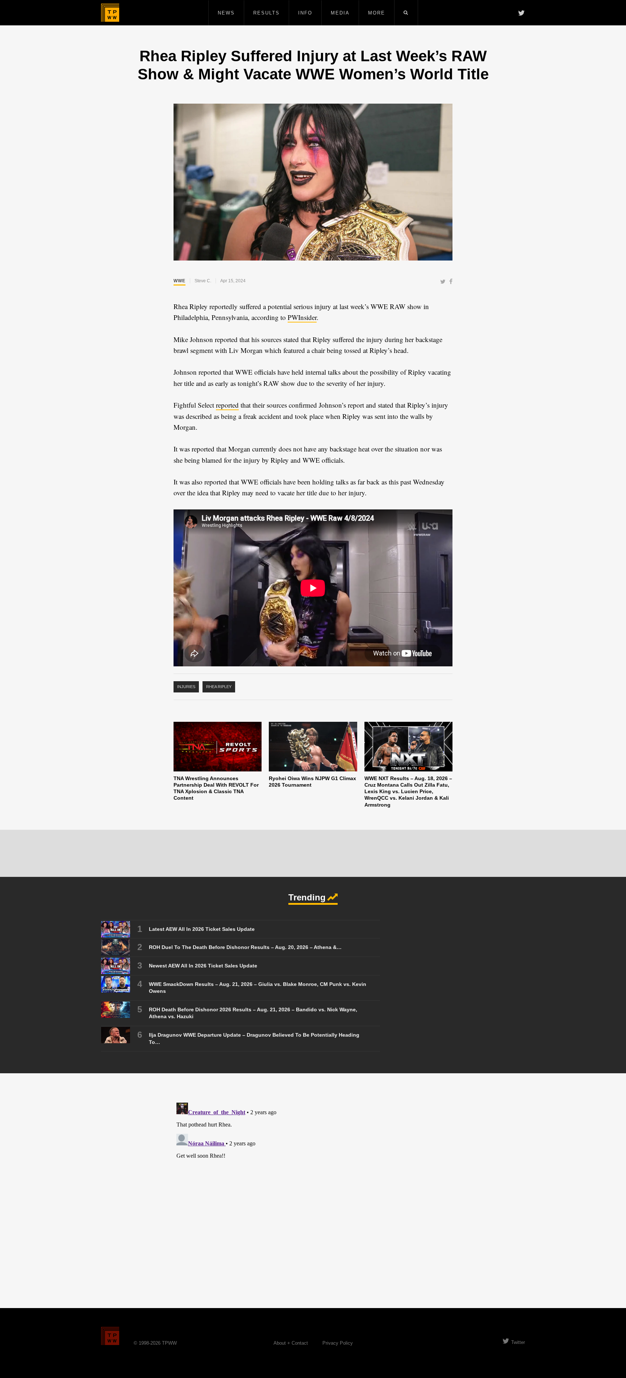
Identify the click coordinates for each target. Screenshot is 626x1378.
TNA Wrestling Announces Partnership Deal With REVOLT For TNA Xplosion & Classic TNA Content (216, 788)
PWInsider (302, 317)
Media (340, 13)
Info (305, 13)
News (226, 13)
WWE (179, 280)
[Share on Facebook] (450, 282)
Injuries (186, 686)
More (376, 13)
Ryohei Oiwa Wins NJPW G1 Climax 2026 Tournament (312, 781)
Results (266, 13)
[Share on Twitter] (443, 282)
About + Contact (291, 1343)
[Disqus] (313, 1190)
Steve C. (203, 280)
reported (227, 404)
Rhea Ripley (218, 686)
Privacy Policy (337, 1343)
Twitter (518, 1342)
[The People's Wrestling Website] (110, 13)
